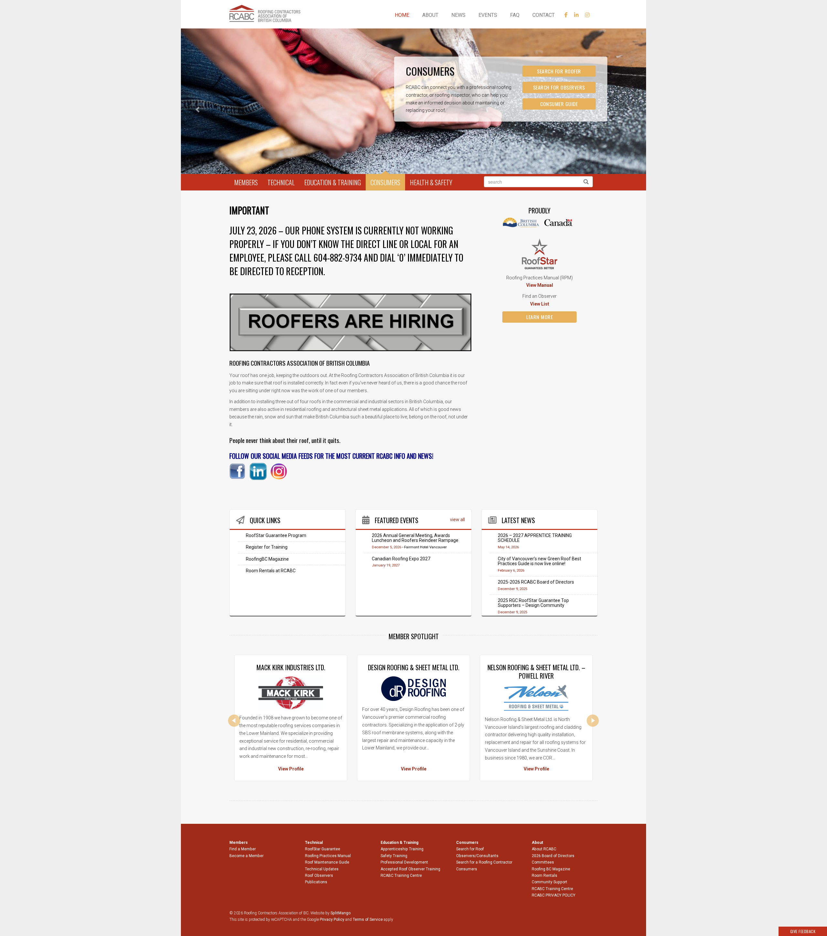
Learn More (539, 317)
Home (402, 15)
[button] (216, 109)
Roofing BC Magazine (551, 869)
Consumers (385, 182)
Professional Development (404, 862)
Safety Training (394, 856)
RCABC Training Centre (401, 875)
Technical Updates (322, 869)
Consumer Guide (559, 104)
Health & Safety (431, 182)
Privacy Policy (332, 919)
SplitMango (340, 913)
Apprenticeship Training (402, 849)
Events (487, 15)
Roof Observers (319, 875)
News (458, 15)
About (430, 15)
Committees (543, 862)
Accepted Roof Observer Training (410, 869)
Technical (281, 182)
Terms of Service (368, 919)
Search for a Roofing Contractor (484, 862)
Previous (234, 720)
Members (246, 182)
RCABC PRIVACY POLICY (553, 895)
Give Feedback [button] (803, 931)
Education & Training (332, 182)
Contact (543, 15)
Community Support (549, 882)
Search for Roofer (559, 71)
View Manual (539, 285)
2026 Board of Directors (553, 856)
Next (592, 720)
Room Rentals (544, 875)
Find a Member (242, 849)
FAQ (514, 15)
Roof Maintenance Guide (327, 862)
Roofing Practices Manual (328, 856)
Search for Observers (559, 87)
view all (457, 519)
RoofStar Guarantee (322, 849)
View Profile (291, 768)
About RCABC (544, 849)
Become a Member (246, 856)
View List (539, 304)
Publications (316, 882)
